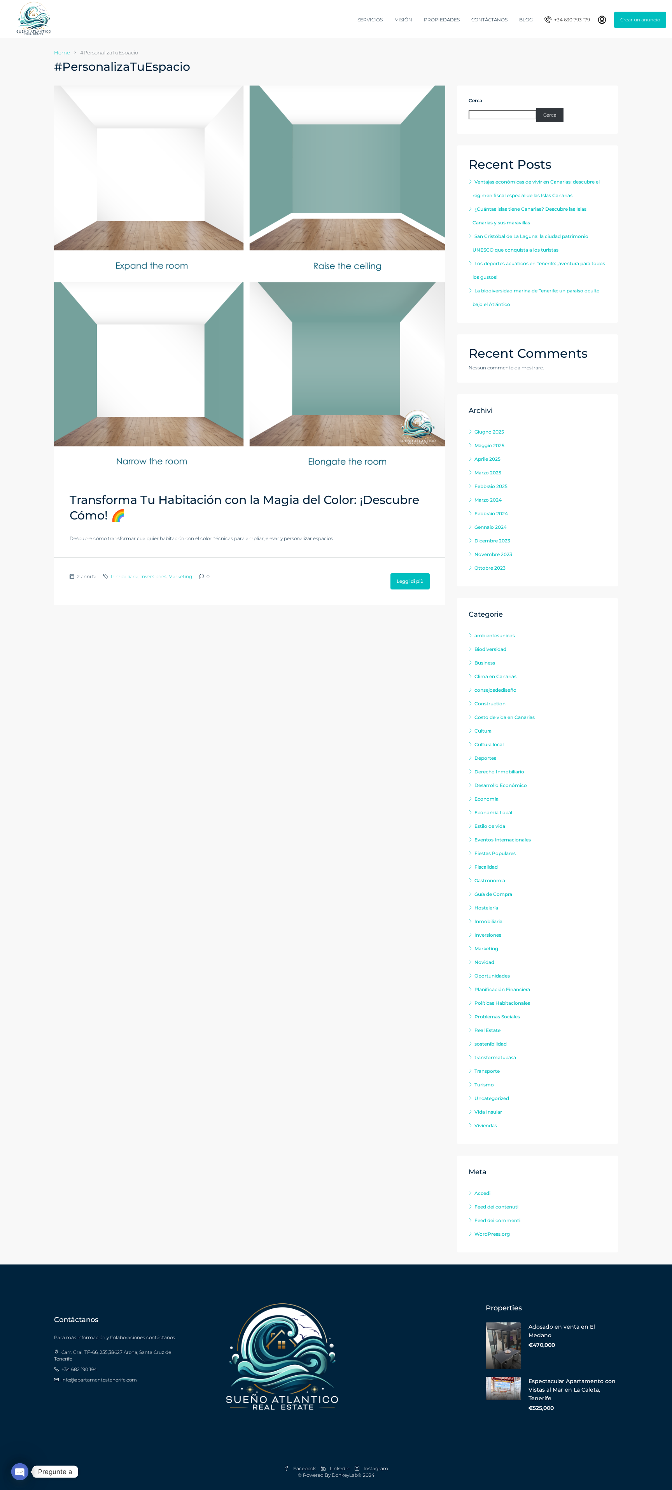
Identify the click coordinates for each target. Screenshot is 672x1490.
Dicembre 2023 (492, 541)
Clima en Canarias (495, 676)
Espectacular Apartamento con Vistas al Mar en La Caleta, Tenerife (572, 1390)
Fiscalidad (486, 867)
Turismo (484, 1085)
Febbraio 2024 (491, 513)
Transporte (487, 1071)
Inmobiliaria (124, 576)
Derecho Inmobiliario (499, 772)
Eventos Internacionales (502, 840)
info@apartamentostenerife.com (99, 1380)
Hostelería (486, 908)
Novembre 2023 (493, 554)
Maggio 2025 (489, 445)
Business (484, 663)
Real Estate (487, 1030)
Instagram (375, 1468)
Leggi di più (410, 581)
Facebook (304, 1468)
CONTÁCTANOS (489, 20)
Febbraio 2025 (491, 486)
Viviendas (485, 1125)
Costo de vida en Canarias (504, 717)
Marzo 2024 (488, 500)
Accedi (482, 1193)
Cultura (483, 731)
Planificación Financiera (502, 989)
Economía (486, 799)
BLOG (526, 20)
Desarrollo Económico (500, 785)
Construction (490, 704)
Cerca (475, 100)
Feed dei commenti (497, 1220)
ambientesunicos (494, 635)
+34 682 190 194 (79, 1369)
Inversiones (153, 576)
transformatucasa (495, 1057)
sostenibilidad (490, 1044)
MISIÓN (403, 20)
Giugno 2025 (489, 432)
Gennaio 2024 (490, 527)
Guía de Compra (493, 894)
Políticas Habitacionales (502, 1003)
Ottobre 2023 (490, 568)
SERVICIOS (370, 20)
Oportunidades (492, 976)
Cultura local (489, 744)
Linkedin (340, 1468)
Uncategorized (491, 1098)
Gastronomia (489, 880)
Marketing (180, 576)
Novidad (484, 962)
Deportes (485, 758)
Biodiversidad (490, 649)
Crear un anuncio (640, 20)
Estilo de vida (489, 826)
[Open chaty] (19, 1471)
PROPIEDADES (442, 20)
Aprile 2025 (487, 459)
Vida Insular (488, 1112)
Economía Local (493, 812)
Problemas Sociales (497, 1017)
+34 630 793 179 (571, 20)
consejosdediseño (495, 690)
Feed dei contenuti (496, 1207)
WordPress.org (492, 1234)
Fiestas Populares (495, 853)
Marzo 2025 (487, 473)
